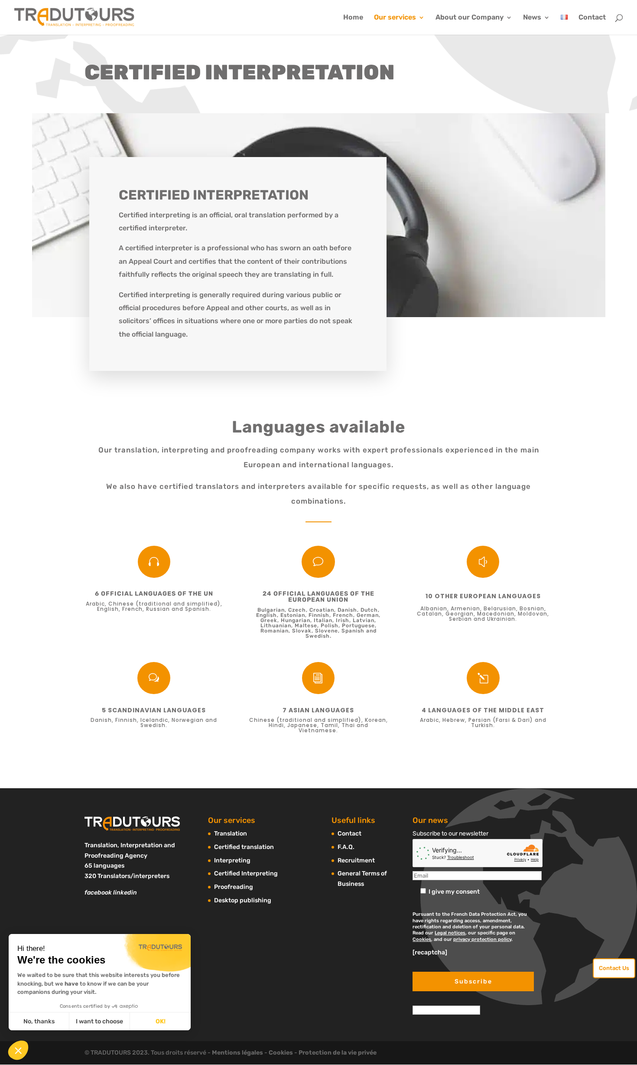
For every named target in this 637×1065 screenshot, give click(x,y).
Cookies (422, 939)
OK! (161, 1021)
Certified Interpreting (246, 873)
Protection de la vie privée (338, 1052)
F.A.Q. (346, 847)
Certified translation (244, 847)
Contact (592, 17)
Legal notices (450, 933)
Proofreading (233, 887)
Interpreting (232, 860)
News (532, 17)
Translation (230, 833)
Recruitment (356, 860)
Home (353, 17)
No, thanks (39, 1021)
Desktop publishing (242, 900)
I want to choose (99, 1021)
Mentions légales (237, 1052)
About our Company (470, 17)
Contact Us (614, 968)
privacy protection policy (482, 939)
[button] (18, 1050)
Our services (395, 17)
